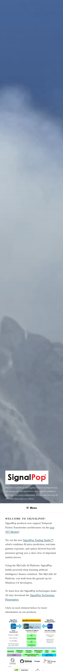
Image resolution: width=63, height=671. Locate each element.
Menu (33, 507)
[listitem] (13, 624)
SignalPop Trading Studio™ (38, 540)
